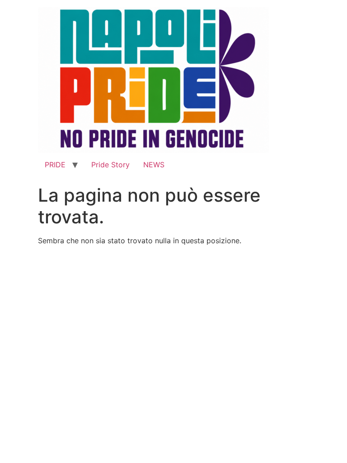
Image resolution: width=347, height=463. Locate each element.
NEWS (153, 164)
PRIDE (55, 164)
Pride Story (110, 164)
